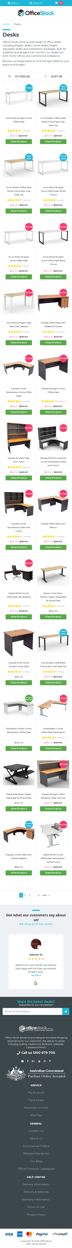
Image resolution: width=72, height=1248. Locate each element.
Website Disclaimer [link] (36, 1153)
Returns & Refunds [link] (36, 1191)
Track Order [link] (36, 1100)
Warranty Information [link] (36, 1199)
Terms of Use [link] (36, 1207)
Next (44, 895)
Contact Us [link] (36, 1131)
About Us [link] (36, 1138)
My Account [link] (36, 1092)
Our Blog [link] (36, 1161)
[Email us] (22, 1061)
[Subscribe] (65, 1011)
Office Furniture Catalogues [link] (36, 1168)
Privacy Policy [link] (36, 1214)
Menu (14, 3)
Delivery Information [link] (36, 1184)
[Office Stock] (36, 12)
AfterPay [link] (36, 1115)
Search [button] (37, 3)
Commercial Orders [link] (36, 1146)
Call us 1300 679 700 (38, 1053)
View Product (19, 141)
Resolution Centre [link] (36, 1107)
